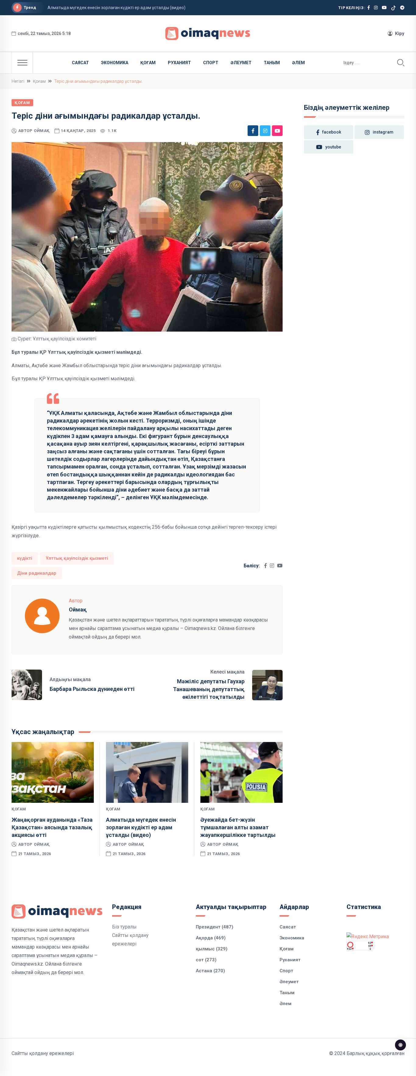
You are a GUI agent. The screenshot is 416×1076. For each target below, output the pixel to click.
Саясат (80, 62)
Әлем (298, 62)
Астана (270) (210, 970)
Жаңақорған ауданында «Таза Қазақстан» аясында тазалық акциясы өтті (52, 827)
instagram (383, 132)
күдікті (24, 558)
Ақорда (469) (211, 938)
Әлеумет (241, 62)
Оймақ (42, 130)
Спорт (210, 62)
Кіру (399, 33)
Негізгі (18, 81)
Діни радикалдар (36, 573)
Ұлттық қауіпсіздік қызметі (77, 558)
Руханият (179, 62)
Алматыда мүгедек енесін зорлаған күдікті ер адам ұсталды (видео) (116, 7)
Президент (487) (214, 927)
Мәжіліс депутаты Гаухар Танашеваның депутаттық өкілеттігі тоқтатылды (209, 689)
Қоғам (148, 62)
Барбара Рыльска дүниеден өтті (92, 689)
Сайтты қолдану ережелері (43, 1053)
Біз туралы (124, 927)
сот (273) (206, 960)
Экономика (114, 62)
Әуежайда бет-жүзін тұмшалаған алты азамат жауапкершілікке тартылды (238, 827)
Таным (272, 62)
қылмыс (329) (211, 949)
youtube (333, 147)
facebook (331, 132)
